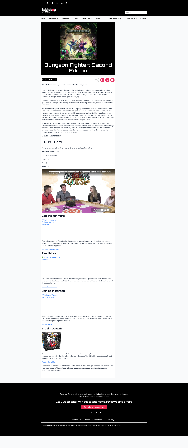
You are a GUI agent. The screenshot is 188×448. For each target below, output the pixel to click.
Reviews (52, 18)
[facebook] (43, 3)
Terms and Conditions (93, 420)
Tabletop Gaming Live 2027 (136, 18)
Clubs (75, 18)
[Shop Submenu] (101, 18)
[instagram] (47, 3)
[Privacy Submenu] (116, 419)
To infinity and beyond (49, 287)
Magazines (85, 18)
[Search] (123, 12)
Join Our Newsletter (113, 18)
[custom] (52, 3)
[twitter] (57, 3)
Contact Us (76, 420)
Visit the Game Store (49, 362)
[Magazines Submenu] (92, 18)
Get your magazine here (50, 249)
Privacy (111, 420)
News (43, 18)
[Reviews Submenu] (58, 18)
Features (65, 18)
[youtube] (61, 3)
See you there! (47, 324)
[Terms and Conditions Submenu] (104, 419)
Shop (98, 18)
